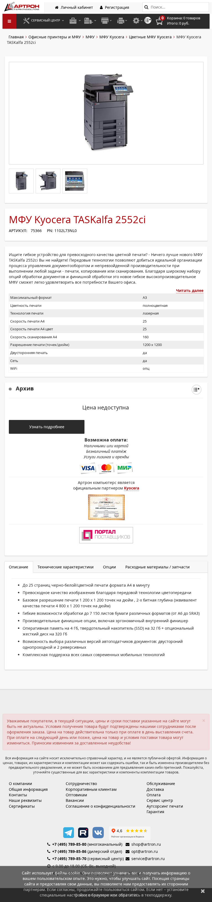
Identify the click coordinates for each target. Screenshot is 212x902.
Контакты (18, 794)
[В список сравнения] (147, 20)
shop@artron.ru (146, 844)
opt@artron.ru (144, 851)
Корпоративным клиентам (91, 789)
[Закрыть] (203, 891)
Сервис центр (160, 800)
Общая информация (28, 789)
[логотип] (22, 6)
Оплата (154, 794)
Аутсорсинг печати (165, 806)
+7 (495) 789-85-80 (69, 844)
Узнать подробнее (46, 426)
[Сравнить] (197, 390)
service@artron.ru (148, 858)
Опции (109, 567)
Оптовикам (76, 794)
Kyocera (131, 488)
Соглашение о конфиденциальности (100, 806)
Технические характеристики (66, 567)
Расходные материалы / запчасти (157, 567)
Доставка (155, 789)
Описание (18, 567)
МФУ (90, 36)
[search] (146, 7)
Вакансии (75, 800)
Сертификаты (22, 806)
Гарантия (155, 811)
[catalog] (9, 21)
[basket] (182, 21)
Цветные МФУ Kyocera (150, 36)
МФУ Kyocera (111, 36)
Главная (16, 36)
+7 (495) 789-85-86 (69, 851)
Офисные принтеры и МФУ (54, 36)
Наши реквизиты (25, 800)
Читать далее (189, 290)
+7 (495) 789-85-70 (69, 858)
